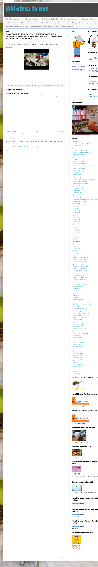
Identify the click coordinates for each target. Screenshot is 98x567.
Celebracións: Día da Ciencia (79, 154)
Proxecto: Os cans (77, 335)
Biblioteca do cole (27, 9)
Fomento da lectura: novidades (79, 275)
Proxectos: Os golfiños (78, 353)
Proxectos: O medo (77, 350)
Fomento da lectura (77, 256)
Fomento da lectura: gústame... (79, 268)
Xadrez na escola (77, 373)
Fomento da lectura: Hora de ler (80, 270)
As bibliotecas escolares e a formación (81, 143)
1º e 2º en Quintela (30, 19)
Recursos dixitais (77, 364)
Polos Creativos (76, 306)
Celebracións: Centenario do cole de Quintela (82, 152)
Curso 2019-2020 (76, 227)
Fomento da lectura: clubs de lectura (81, 261)
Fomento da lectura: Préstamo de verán (81, 281)
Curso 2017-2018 (76, 223)
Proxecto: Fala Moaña (77, 330)
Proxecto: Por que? (77, 339)
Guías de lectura (76, 288)
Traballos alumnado (77, 370)
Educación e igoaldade (78, 247)
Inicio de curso (76, 290)
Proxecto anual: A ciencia (78, 312)
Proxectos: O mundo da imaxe (79, 352)
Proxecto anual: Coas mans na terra (81, 314)
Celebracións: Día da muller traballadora (81, 156)
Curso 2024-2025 (77, 236)
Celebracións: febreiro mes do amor (81, 167)
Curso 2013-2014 (76, 216)
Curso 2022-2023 (76, 232)
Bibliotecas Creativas (77, 147)
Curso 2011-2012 (76, 212)
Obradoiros (75, 301)
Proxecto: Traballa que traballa (79, 343)
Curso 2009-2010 (76, 208)
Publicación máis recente (12, 131)
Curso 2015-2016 (76, 219)
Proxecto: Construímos (78, 326)
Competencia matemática (78, 198)
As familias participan (78, 145)
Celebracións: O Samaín (78, 178)
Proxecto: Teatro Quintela (78, 341)
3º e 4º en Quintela (49, 19)
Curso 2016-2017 (76, 221)
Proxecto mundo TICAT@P (16, 26)
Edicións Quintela (76, 241)
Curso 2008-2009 (76, 207)
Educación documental (78, 243)
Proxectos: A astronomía (78, 346)
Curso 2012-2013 (76, 214)
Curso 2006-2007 (76, 203)
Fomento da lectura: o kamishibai (80, 277)
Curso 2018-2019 (76, 225)
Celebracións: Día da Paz (78, 158)
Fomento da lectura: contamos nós (80, 257)
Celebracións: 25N (77, 149)
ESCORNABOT (76, 254)
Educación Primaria (60, 85)
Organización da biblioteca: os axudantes (82, 305)
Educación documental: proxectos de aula (82, 245)
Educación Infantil (76, 250)
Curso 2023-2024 (76, 234)
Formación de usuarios (78, 286)
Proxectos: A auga (77, 348)
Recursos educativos (77, 366)
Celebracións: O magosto (78, 172)
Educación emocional (77, 248)
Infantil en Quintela (88, 19)
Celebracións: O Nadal (77, 174)
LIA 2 (74, 294)
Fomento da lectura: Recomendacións (81, 283)
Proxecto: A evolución (77, 321)
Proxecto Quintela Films (78, 319)
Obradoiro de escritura (78, 299)
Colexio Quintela (12, 19)
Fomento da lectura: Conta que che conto (82, 263)
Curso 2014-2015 (76, 218)
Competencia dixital (29, 85)
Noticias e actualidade (78, 295)
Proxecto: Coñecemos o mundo (80, 328)
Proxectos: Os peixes (77, 355)
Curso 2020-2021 (76, 228)
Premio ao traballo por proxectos (80, 308)
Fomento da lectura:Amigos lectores (81, 285)
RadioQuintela (67, 26)
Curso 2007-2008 (76, 205)
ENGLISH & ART (51, 26)
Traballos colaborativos (78, 372)
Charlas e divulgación (77, 185)
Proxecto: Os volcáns (77, 337)
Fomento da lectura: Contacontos (80, 265)
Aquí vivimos (90, 23)
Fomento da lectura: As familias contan (81, 259)
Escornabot (36, 26)
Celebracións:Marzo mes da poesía (80, 183)
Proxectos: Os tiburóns (78, 357)
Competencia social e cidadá (39, 85)
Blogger (60, 557)
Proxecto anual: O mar (78, 315)
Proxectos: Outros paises (78, 359)
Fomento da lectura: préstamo (79, 279)
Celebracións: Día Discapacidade (80, 163)
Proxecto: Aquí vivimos (78, 323)
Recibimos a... (76, 363)
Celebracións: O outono (78, 176)
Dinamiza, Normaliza (29, 23)
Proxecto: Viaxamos (77, 344)
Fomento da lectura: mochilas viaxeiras (81, 274)
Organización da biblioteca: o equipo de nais (82, 303)
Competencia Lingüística (78, 194)
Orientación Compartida (72, 23)
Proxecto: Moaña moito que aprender (81, 334)
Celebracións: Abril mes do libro (80, 150)
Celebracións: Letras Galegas (79, 169)
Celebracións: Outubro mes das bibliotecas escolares (84, 179)
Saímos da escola (77, 368)
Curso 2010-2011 (76, 210)
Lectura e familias (77, 292)
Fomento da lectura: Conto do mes (80, 266)
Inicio (37, 131)
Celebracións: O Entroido (78, 170)
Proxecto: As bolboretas (78, 324)
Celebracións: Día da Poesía (79, 160)
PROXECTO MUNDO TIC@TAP (79, 317)
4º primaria (75, 141)
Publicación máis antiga (62, 131)
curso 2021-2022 (49, 85)
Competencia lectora (77, 192)
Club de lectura (11, 23)
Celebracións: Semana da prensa (80, 181)
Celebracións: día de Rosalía (79, 161)
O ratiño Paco (76, 297)
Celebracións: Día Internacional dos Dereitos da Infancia (85, 165)
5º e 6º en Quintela (69, 19)
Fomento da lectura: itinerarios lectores (81, 272)
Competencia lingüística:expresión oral (81, 196)
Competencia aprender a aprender (18, 85)
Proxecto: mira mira (77, 332)
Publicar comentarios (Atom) (19, 134)
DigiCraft (54, 85)
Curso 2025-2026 (77, 237)
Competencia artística (78, 189)
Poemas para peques (50, 23)
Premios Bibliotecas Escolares (80, 310)
